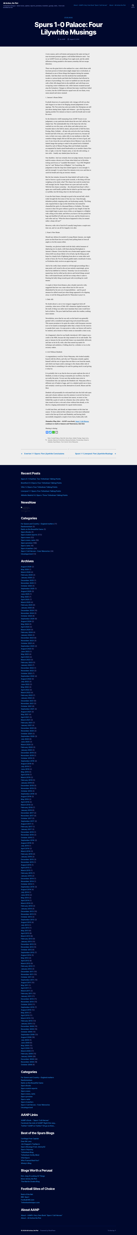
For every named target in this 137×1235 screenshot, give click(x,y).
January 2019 (26, 783)
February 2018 (27, 807)
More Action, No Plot (29, 1179)
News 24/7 (25, 511)
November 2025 (27, 583)
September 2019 (27, 761)
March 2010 (25, 1018)
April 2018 (25, 802)
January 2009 (26, 1056)
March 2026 (25, 572)
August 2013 (26, 922)
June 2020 (25, 742)
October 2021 (26, 706)
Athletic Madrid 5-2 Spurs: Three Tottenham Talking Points (44, 495)
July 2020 (25, 739)
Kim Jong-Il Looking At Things (33, 1176)
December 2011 (27, 972)
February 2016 (27, 854)
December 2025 (27, 580)
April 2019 (25, 775)
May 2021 (25, 714)
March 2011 (25, 991)
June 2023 (25, 652)
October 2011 (26, 977)
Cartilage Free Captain (30, 1139)
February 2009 (27, 1054)
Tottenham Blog (27, 1152)
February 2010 (27, 1021)
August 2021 (26, 712)
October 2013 (26, 917)
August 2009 (26, 1037)
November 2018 (27, 788)
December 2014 (27, 879)
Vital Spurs (25, 1158)
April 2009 (25, 1048)
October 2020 (26, 734)
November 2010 (27, 1002)
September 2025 (27, 589)
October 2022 (26, 673)
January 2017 (26, 829)
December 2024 (27, 610)
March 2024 (25, 630)
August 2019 (26, 764)
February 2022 (27, 695)
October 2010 (26, 1004)
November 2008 (27, 1062)
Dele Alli (62, 438)
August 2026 (26, 567)
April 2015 (25, 868)
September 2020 (27, 736)
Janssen (50, 440)
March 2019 (25, 777)
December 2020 (27, 728)
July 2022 (25, 682)
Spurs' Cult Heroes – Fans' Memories (35, 551)
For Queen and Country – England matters (37, 524)
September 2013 (27, 920)
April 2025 (25, 600)
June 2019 (25, 769)
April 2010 (25, 1015)
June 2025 (25, 594)
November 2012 (27, 947)
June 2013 (25, 928)
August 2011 (26, 983)
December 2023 (27, 638)
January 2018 (26, 810)
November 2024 (27, 613)
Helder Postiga (77, 438)
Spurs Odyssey (27, 1150)
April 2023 (25, 657)
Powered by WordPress (47, 1230)
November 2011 (27, 974)
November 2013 (27, 914)
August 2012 (26, 955)
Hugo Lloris (85, 438)
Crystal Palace (55, 438)
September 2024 (27, 619)
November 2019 (27, 756)
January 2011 (26, 996)
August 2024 (26, 621)
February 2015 (26, 873)
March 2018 (25, 805)
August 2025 (26, 591)
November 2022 (27, 671)
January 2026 (26, 578)
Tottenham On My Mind (30, 1155)
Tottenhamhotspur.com (30, 1203)
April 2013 (25, 933)
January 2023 (26, 665)
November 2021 (27, 703)
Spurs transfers (27, 548)
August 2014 (26, 890)
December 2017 (27, 813)
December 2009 (27, 1026)
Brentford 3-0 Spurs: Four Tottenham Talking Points (41, 483)
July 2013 (25, 925)
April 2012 (25, 961)
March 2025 (25, 602)
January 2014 (26, 909)
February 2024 (27, 632)
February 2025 (27, 605)
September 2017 (27, 821)
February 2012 (26, 966)
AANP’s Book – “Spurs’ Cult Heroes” (35, 1120)
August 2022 (26, 679)
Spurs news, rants (28, 540)
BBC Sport (25, 1197)
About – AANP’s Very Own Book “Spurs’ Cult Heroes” (90, 5)
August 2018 (26, 797)
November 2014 (27, 881)
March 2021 (25, 720)
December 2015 (27, 859)
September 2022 (27, 676)
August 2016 (26, 843)
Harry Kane (69, 438)
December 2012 (27, 944)
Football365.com (27, 1200)
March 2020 (25, 745)
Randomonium (26, 527)
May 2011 (24, 985)
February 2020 (27, 747)
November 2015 (27, 862)
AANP (63, 39)
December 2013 (27, 911)
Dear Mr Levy (26, 1141)
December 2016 (27, 832)
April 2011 (25, 988)
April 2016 (25, 849)
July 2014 (25, 892)
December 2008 (27, 1059)
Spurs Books (26, 532)
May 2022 (25, 687)
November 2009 (27, 1029)
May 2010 (25, 1013)
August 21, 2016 (74, 39)
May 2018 (25, 799)
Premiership (79, 440)
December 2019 (27, 753)
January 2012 (26, 969)
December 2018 (27, 786)
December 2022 (27, 668)
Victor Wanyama (73, 442)
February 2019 (27, 780)
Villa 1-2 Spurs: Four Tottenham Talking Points (39, 487)
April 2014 (25, 900)
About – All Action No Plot (117, 5)
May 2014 (25, 898)
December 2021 (27, 701)
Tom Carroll (64, 442)
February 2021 (26, 723)
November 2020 (27, 731)
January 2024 (26, 635)
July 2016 (25, 846)
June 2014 (25, 895)
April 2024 (25, 627)
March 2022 (25, 693)
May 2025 (25, 597)
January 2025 (26, 608)
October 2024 (26, 616)
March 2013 (25, 936)
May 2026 (25, 569)
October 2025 (26, 586)
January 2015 (26, 876)
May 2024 (25, 624)
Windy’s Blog (26, 1163)
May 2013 (25, 931)
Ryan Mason (56, 442)
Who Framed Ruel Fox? (30, 1160)
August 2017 (26, 824)
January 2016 (26, 857)
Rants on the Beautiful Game (32, 529)
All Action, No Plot (10, 3)
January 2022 (26, 698)
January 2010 (26, 1024)
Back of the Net (27, 1194)
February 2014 (27, 906)
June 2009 (25, 1043)
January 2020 (26, 750)
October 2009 (26, 1032)
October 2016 (26, 838)
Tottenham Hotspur (24, 510)
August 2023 (26, 649)
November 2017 (27, 816)
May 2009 (25, 1046)
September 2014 (27, 887)
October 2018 (26, 791)
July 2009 (25, 1040)
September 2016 (27, 840)
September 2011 (27, 980)
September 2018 (27, 794)
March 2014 (25, 903)
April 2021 (25, 717)
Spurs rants (25, 546)
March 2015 (25, 870)
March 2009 (26, 1051)
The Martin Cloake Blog (30, 1182)
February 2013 (26, 939)
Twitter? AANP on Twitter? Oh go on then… (38, 1126)
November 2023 (27, 641)
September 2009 (27, 1035)
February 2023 (27, 662)
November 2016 (27, 835)
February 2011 (26, 993)
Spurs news (68, 17)
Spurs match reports (29, 535)
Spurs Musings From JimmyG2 (33, 1147)
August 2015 (26, 865)
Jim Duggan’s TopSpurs (30, 1144)
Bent (49, 438)
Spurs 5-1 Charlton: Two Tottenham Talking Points (41, 479)
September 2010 (27, 1007)
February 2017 (26, 827)
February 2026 (27, 575)
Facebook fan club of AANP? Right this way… (38, 1123)
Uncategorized (27, 554)
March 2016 (25, 851)
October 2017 (26, 818)
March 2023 (25, 660)
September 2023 (27, 646)
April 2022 (25, 690)
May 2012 (25, 958)
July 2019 (25, 766)
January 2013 (26, 942)
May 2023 (25, 654)
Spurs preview (27, 543)
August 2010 (26, 1010)
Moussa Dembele (70, 440)
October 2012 (26, 950)
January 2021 (26, 725)
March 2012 (25, 963)
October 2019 (26, 758)
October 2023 (26, 643)
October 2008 (26, 1065)
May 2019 (25, 772)
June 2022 (25, 684)
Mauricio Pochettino (59, 440)
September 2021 (27, 709)
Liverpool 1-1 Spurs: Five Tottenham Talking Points (41, 491)
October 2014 (26, 884)
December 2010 (27, 999)
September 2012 (27, 952)
